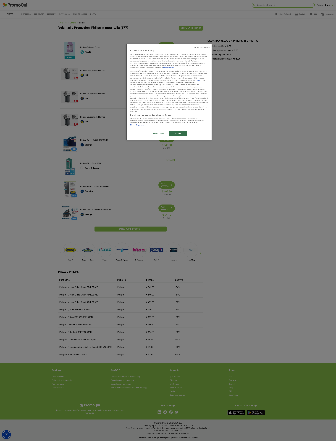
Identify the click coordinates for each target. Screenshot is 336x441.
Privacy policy (168, 68)
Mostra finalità (158, 133)
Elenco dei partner (137, 125)
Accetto (178, 133)
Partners (198, 80)
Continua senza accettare (202, 47)
